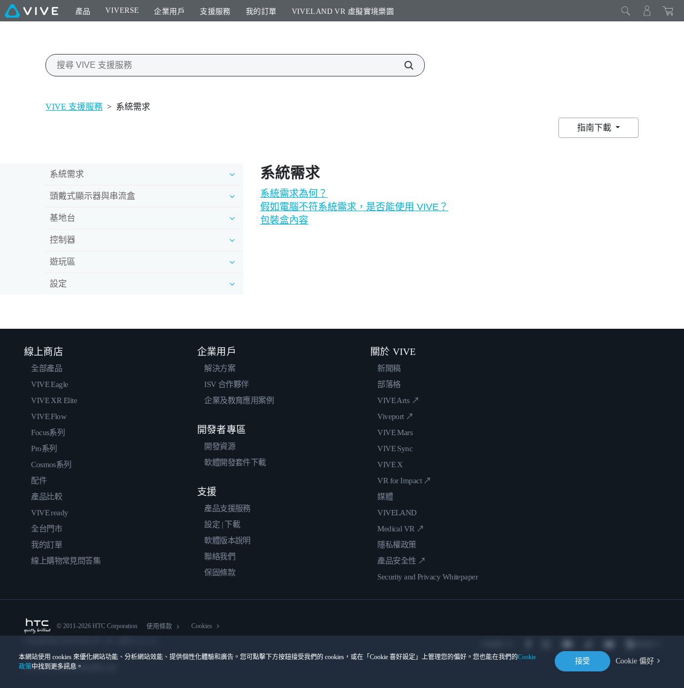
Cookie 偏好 (635, 661)
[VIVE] (31, 11)
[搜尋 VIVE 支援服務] (403, 65)
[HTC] (37, 626)
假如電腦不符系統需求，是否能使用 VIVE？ (354, 207)
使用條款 (159, 626)
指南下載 (595, 127)
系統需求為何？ (294, 193)
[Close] (625, 10)
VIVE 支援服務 (74, 106)
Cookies (201, 626)
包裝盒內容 (284, 220)
